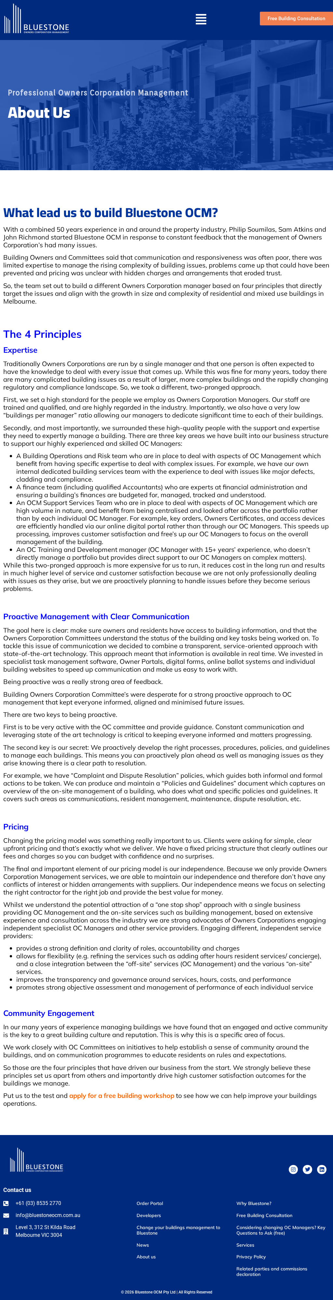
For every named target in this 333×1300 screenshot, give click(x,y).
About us (146, 1257)
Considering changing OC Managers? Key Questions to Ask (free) (281, 1230)
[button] (169, 20)
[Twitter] (307, 1169)
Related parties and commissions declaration (271, 1271)
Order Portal (150, 1203)
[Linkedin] (321, 1169)
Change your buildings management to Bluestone (178, 1230)
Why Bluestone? (253, 1203)
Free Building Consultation (264, 1215)
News (143, 1245)
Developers (149, 1215)
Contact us (17, 1189)
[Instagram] (293, 1169)
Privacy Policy (251, 1257)
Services (245, 1245)
